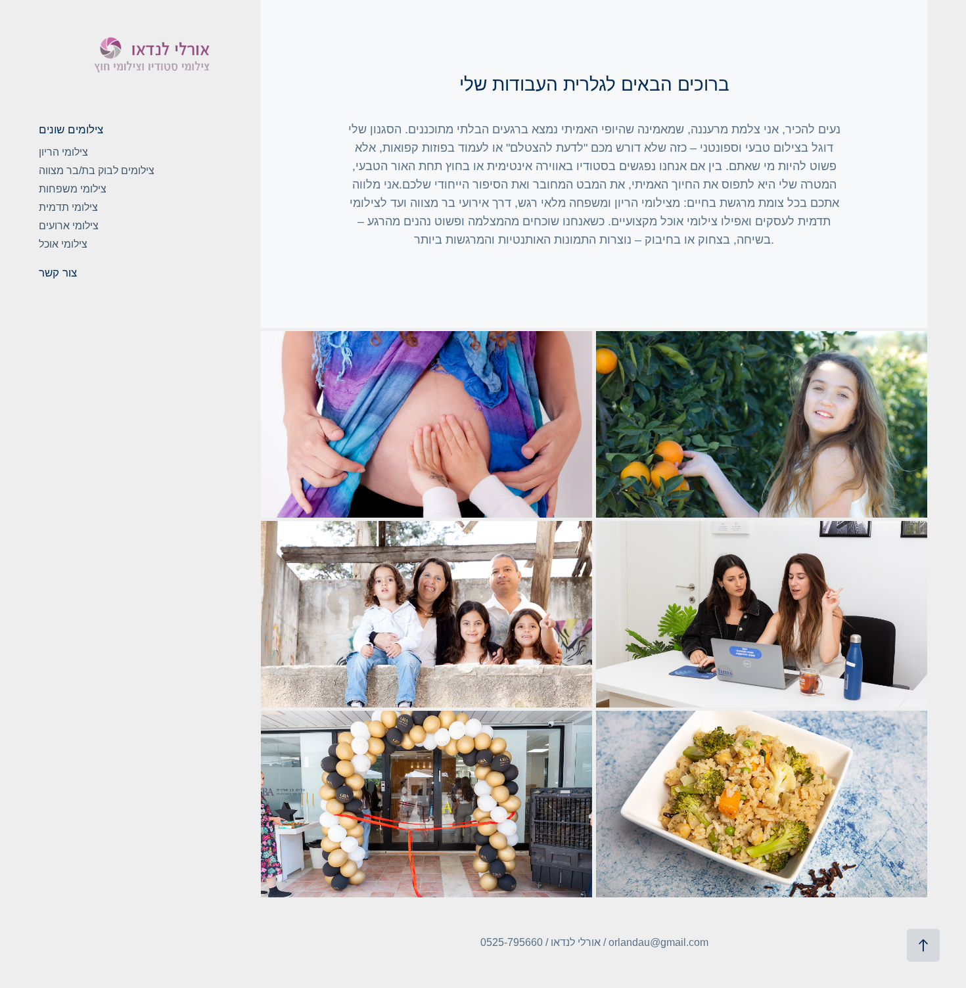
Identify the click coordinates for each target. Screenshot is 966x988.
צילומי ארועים (69, 225)
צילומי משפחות (72, 188)
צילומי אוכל (63, 244)
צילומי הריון (63, 152)
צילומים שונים (71, 130)
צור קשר (58, 273)
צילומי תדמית (68, 207)
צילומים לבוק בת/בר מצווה (96, 170)
